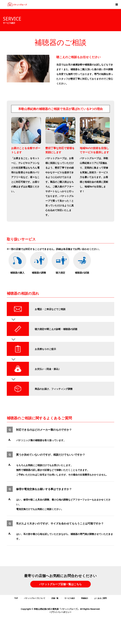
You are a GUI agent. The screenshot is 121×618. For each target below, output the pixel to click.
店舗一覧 (54, 598)
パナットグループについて (34, 598)
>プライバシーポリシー (60, 612)
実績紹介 (84, 598)
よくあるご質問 (100, 598)
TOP (16, 598)
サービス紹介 (69, 598)
